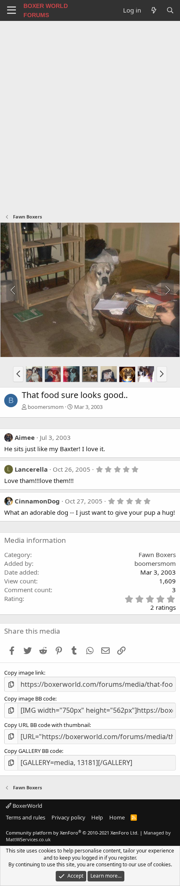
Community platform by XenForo (72, 833)
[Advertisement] (90, 115)
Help (97, 817)
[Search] (170, 10)
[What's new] (153, 10)
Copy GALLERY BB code (33, 751)
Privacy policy (68, 817)
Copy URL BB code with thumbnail (47, 725)
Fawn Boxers (157, 554)
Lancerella (31, 469)
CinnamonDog (37, 501)
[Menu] (11, 10)
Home (117, 817)
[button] (18, 374)
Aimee (25, 437)
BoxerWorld (26, 805)
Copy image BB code (29, 698)
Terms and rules (25, 817)
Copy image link (24, 672)
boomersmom (46, 407)
